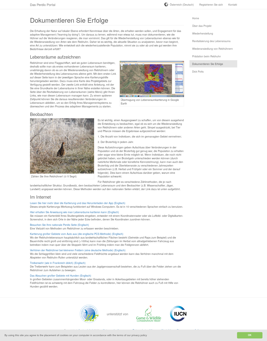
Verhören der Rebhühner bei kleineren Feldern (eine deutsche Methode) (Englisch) (78, 250)
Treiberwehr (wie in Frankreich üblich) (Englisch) (58, 263)
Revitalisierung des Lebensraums (211, 41)
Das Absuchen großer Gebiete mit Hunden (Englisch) (60, 275)
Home (195, 18)
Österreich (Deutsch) (182, 4)
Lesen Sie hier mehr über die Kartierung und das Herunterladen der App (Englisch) (77, 203)
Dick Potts (198, 71)
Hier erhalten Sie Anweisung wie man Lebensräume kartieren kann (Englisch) (74, 212)
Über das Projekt (201, 26)
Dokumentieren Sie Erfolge (207, 64)
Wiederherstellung (202, 33)
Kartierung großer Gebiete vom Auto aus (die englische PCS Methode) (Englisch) (76, 234)
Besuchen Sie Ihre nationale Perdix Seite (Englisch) (59, 225)
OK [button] (249, 335)
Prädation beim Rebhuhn (206, 56)
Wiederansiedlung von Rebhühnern (212, 48)
